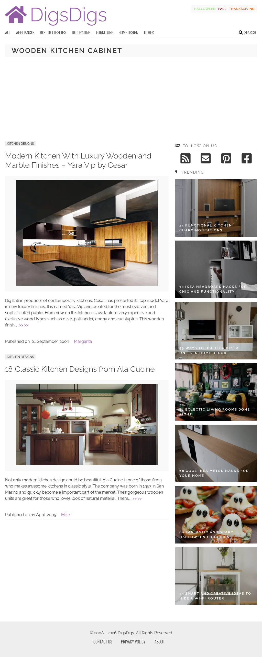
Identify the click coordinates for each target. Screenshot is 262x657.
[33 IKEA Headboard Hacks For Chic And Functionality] (216, 269)
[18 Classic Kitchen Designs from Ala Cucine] (87, 463)
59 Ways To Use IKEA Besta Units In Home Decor (209, 350)
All (7, 32)
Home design (128, 32)
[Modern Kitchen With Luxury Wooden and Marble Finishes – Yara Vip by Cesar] (87, 284)
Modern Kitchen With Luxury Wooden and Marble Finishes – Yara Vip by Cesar (78, 160)
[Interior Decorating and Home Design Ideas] (55, 26)
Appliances (25, 32)
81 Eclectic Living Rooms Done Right (214, 411)
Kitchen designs (20, 143)
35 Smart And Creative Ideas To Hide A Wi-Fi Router (215, 596)
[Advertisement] (131, 99)
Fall (222, 9)
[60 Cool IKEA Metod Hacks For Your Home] (216, 453)
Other (149, 32)
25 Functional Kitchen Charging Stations (205, 227)
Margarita (83, 341)
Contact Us (102, 642)
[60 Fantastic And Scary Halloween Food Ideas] (216, 514)
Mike (65, 514)
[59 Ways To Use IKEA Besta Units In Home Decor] (216, 330)
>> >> (23, 325)
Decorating (81, 32)
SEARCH (250, 32)
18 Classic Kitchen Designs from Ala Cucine (80, 369)
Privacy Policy (133, 642)
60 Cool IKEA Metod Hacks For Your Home (214, 473)
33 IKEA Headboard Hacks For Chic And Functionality (213, 289)
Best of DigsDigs (53, 32)
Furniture (104, 32)
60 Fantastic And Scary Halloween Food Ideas (206, 534)
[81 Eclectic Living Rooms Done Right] (216, 392)
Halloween (205, 9)
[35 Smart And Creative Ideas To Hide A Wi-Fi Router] (216, 576)
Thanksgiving (241, 9)
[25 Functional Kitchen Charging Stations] (216, 208)
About (160, 642)
